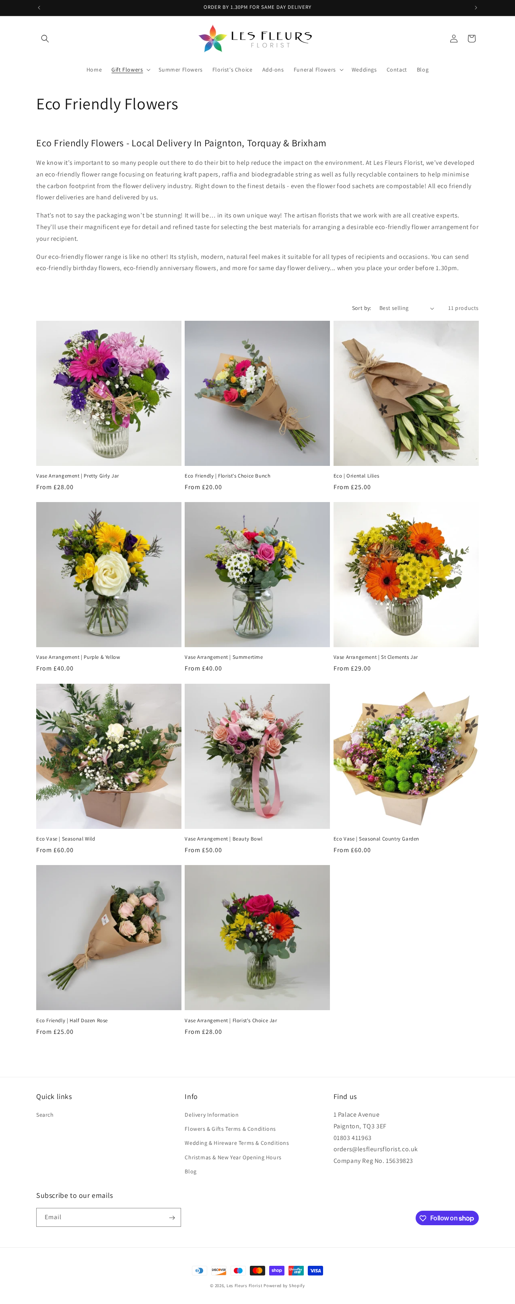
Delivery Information (212, 1114)
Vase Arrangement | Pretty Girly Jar (77, 476)
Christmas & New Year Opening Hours (233, 1157)
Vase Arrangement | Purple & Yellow (78, 657)
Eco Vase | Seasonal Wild (65, 839)
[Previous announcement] (39, 7)
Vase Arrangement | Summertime (224, 657)
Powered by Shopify (284, 1285)
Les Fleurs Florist (245, 1285)
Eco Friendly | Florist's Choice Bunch (227, 476)
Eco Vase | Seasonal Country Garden (376, 839)
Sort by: (361, 308)
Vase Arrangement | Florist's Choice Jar (231, 1020)
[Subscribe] (172, 1217)
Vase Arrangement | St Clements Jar (376, 657)
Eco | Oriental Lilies (356, 476)
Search (45, 1114)
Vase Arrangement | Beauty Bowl (223, 839)
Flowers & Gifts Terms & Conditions (230, 1128)
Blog (190, 1171)
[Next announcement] (476, 7)
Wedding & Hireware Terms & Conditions (237, 1143)
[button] (45, 38)
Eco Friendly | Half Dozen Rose (72, 1020)
